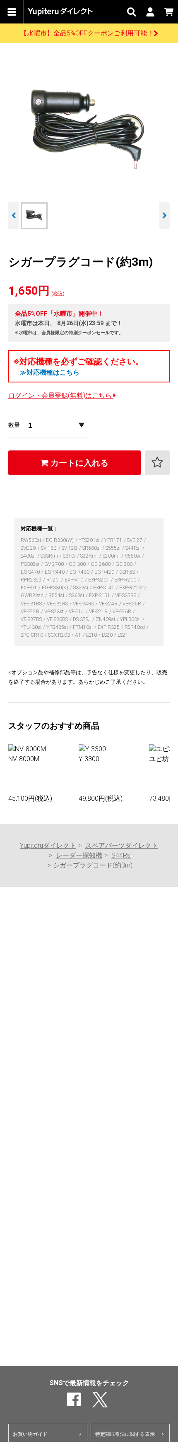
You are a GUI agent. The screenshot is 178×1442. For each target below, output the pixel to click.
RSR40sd (135, 627)
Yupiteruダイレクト (48, 845)
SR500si (92, 548)
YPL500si (131, 619)
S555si (114, 548)
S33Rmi (50, 556)
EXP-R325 (109, 627)
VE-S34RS (84, 604)
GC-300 (78, 564)
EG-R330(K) (56, 588)
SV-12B (70, 548)
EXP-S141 (104, 588)
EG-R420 (104, 572)
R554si (56, 595)
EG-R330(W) (60, 540)
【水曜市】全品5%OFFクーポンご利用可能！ (87, 33)
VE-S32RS (58, 604)
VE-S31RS (32, 604)
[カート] (168, 12)
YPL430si (32, 627)
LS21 (123, 635)
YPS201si (90, 540)
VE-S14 (77, 611)
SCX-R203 (59, 635)
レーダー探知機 (79, 855)
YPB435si (57, 627)
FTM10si (83, 627)
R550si (133, 556)
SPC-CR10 (32, 635)
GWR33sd (33, 595)
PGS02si (31, 564)
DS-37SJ (82, 619)
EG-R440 (55, 572)
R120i (53, 580)
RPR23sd (32, 580)
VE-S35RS (126, 595)
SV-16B (49, 548)
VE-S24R (109, 604)
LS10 (92, 635)
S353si (81, 588)
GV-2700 (54, 564)
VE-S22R (31, 611)
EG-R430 (80, 572)
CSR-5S (127, 572)
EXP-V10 (74, 580)
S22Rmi (89, 556)
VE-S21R (99, 611)
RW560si (31, 540)
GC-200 (124, 564)
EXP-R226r (131, 588)
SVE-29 (29, 548)
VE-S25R (132, 604)
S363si (77, 595)
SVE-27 (135, 540)
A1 (78, 635)
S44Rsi (133, 548)
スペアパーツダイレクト (121, 845)
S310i (70, 556)
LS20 (108, 635)
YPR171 (113, 540)
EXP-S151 (100, 595)
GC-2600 (101, 564)
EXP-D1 (29, 588)
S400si (29, 556)
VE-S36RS (58, 619)
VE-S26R (122, 611)
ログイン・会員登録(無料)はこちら (60, 395)
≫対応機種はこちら (49, 372)
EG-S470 (31, 572)
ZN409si (106, 619)
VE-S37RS (32, 619)
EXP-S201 (99, 580)
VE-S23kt (54, 611)
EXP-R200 (125, 580)
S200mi (112, 556)
